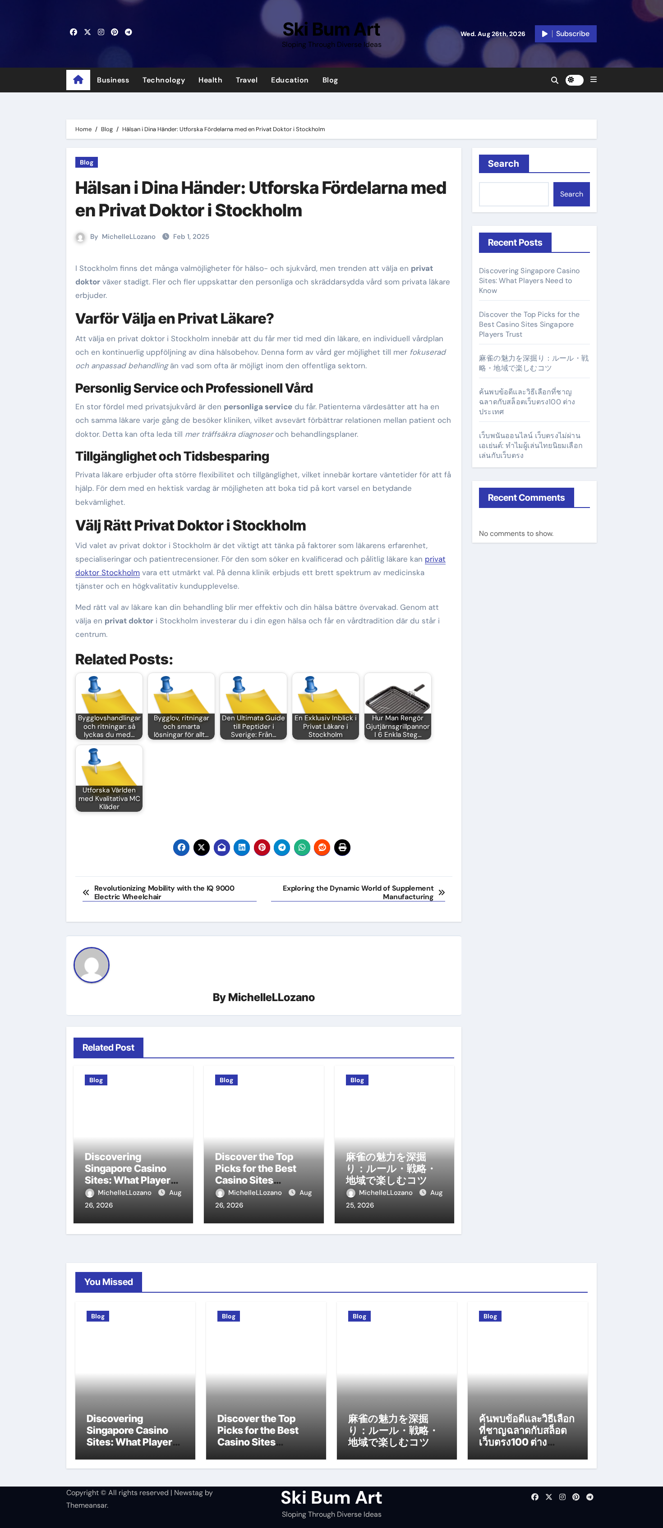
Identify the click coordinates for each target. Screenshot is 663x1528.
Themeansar (86, 1505)
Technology (164, 80)
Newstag (188, 1492)
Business (113, 80)
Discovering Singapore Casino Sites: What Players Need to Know (130, 1174)
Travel (247, 80)
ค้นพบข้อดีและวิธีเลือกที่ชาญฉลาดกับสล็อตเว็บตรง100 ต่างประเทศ (527, 401)
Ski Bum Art (331, 29)
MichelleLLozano (129, 236)
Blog (330, 80)
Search (504, 163)
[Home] (78, 80)
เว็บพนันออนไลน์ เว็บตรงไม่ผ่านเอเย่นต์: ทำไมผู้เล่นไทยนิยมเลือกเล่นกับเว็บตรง (531, 445)
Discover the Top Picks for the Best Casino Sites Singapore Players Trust (257, 1180)
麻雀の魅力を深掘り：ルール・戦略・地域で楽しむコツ (391, 1168)
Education (290, 80)
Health (210, 80)
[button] (593, 79)
